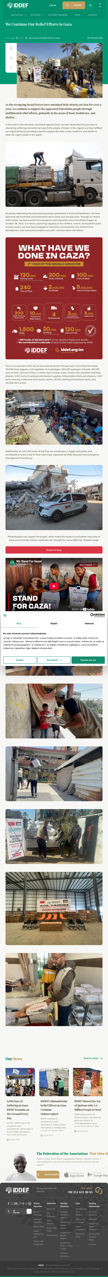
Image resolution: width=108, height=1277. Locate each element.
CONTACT (92, 14)
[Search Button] (90, 5)
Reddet (19, 660)
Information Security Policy (94, 1237)
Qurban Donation (64, 1254)
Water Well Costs (52, 1229)
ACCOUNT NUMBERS (58, 14)
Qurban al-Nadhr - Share (65, 1236)
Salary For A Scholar (80, 1220)
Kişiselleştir (52, 660)
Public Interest (50, 1222)
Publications (52, 1235)
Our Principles (51, 1214)
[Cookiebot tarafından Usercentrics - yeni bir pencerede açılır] (92, 615)
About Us (51, 1209)
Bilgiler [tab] (54, 623)
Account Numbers (93, 1213)
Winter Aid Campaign (38, 1242)
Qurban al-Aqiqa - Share (65, 1225)
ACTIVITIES (35, 14)
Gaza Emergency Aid (39, 1234)
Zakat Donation (38, 1213)
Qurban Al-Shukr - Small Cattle (66, 1246)
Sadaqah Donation (38, 1220)
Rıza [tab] (19, 623)
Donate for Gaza (54, 549)
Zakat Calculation (81, 1228)
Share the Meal (80, 1235)
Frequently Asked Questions (93, 1227)
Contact (92, 1244)
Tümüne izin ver (88, 660)
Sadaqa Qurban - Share (64, 1215)
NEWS (77, 14)
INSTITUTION (17, 14)
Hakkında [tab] (89, 623)
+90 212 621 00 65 (80, 1192)
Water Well (38, 1227)
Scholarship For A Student (81, 1212)
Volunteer (93, 1219)
